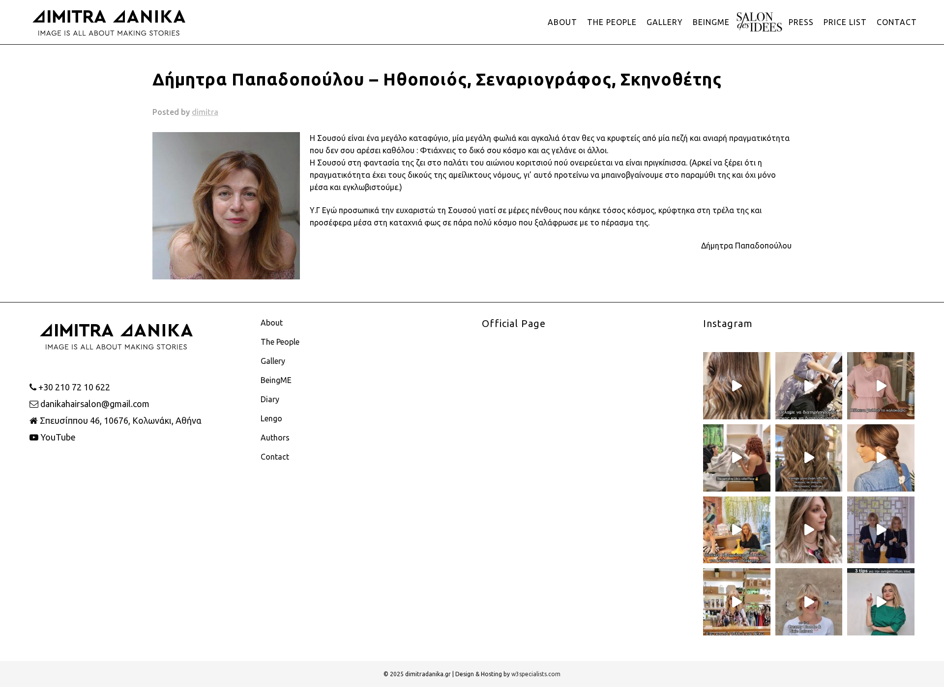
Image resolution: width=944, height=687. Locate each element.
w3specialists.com (535, 674)
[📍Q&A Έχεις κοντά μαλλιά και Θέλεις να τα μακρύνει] (736, 601)
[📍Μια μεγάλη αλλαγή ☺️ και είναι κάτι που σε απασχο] (809, 458)
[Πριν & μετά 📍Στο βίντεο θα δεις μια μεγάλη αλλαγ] (809, 601)
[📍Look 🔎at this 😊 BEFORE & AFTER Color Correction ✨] (736, 385)
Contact (275, 456)
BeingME (276, 380)
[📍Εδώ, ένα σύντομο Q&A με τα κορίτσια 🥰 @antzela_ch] (736, 530)
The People (280, 341)
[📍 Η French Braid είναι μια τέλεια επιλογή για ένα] (880, 458)
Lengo (271, 418)
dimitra (205, 112)
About (272, 322)
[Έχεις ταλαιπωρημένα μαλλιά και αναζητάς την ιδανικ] (880, 601)
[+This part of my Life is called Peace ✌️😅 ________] (736, 458)
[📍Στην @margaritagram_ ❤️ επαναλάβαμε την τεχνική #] (809, 530)
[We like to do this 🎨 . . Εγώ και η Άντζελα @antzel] (880, 530)
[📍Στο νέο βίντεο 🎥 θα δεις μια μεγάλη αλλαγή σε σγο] (809, 385)
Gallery (273, 361)
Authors (275, 437)
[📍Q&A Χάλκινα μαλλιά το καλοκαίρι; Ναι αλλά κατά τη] (880, 385)
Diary (270, 399)
